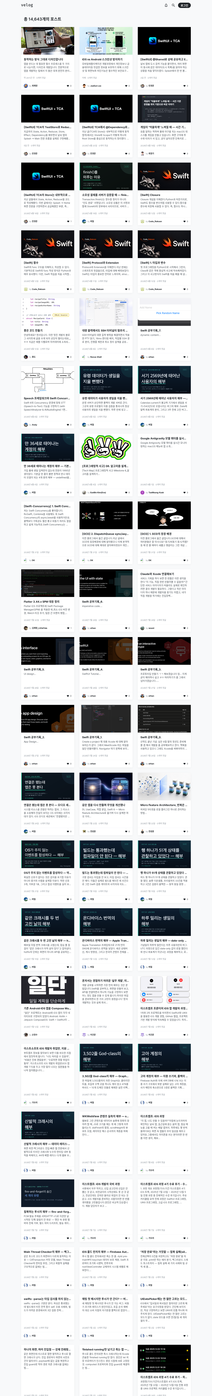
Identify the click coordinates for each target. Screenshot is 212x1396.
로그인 (184, 5)
